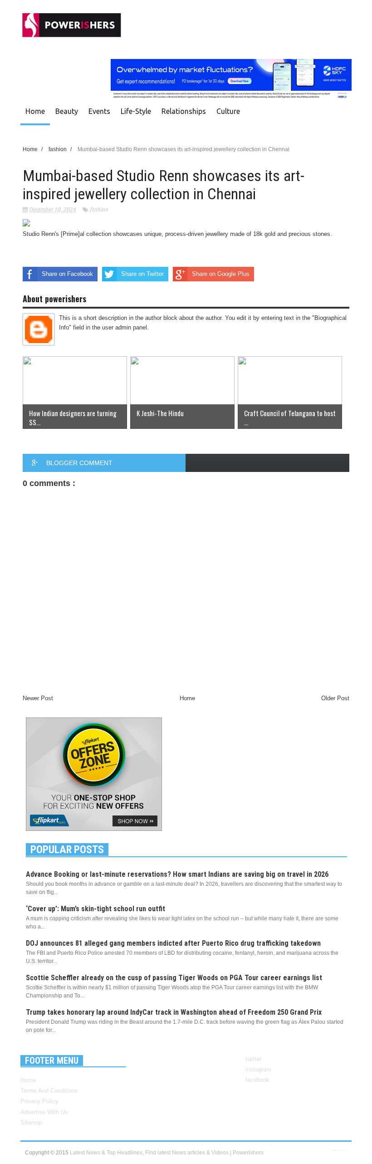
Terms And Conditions (49, 1090)
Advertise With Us (44, 1112)
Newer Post (38, 698)
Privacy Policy (39, 1101)
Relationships (184, 111)
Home (35, 111)
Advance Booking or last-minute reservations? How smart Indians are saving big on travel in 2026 (177, 874)
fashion (99, 209)
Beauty (66, 111)
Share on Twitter (142, 273)
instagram (258, 1069)
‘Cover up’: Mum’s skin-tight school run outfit (95, 908)
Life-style (136, 111)
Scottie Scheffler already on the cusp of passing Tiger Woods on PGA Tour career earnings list (174, 977)
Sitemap (31, 1122)
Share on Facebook (67, 273)
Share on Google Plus (221, 273)
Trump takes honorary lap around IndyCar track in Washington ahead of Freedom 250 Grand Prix (174, 1012)
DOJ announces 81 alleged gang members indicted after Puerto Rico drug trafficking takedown (173, 943)
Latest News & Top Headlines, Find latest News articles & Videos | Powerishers (167, 1152)
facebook (257, 1079)
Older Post (335, 698)
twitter (253, 1059)
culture (228, 111)
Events (99, 111)
